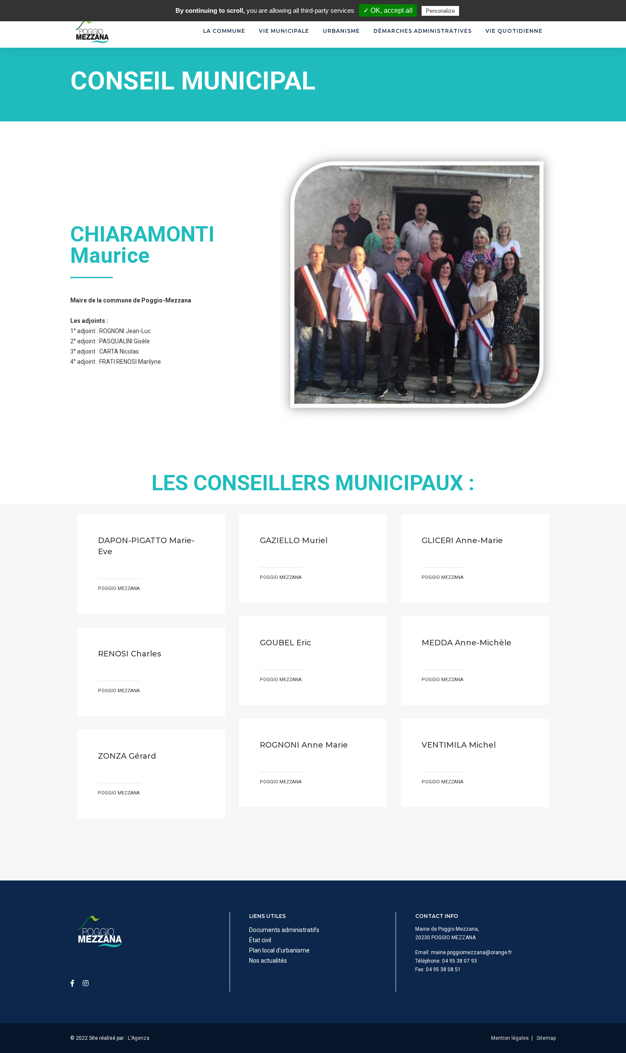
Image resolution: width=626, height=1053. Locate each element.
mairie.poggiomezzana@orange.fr (471, 952)
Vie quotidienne (514, 31)
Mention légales (510, 1038)
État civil (260, 940)
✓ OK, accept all (388, 10)
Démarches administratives (422, 31)
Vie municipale (284, 31)
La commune (224, 31)
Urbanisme (341, 31)
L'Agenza (138, 1038)
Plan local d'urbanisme (279, 950)
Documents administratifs (284, 929)
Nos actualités (268, 960)
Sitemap (546, 1038)
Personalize (440, 11)
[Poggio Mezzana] (91, 31)
